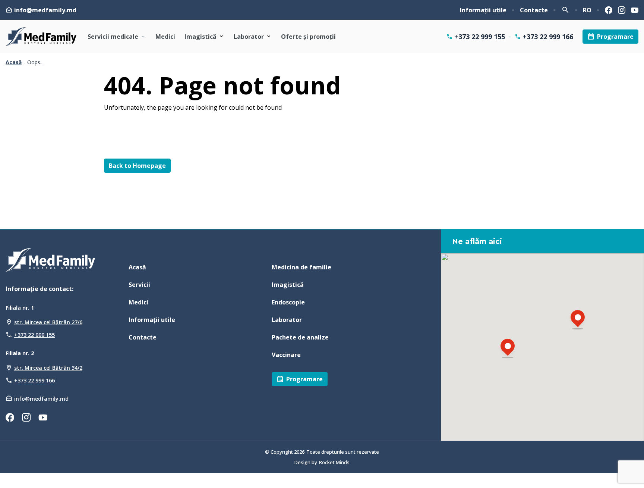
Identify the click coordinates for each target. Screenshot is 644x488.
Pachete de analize (300, 337)
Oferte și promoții (308, 36)
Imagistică (200, 36)
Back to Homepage (137, 166)
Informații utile (483, 10)
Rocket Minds (334, 462)
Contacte (534, 10)
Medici (165, 36)
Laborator (249, 36)
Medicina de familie (301, 267)
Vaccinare (286, 355)
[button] (507, 349)
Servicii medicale (113, 36)
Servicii (139, 285)
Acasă (14, 62)
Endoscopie (288, 302)
